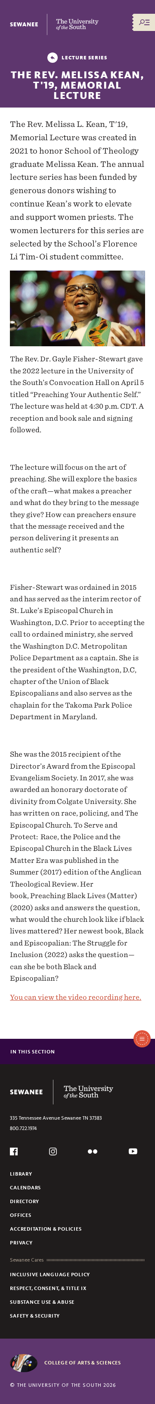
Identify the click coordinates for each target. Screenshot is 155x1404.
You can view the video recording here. (75, 997)
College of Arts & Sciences (82, 1363)
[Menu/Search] (144, 22)
